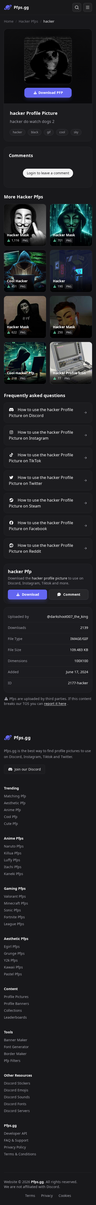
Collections (13, 1010)
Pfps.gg (37, 1181)
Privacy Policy (15, 1147)
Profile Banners (16, 1003)
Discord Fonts (15, 1103)
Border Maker (15, 1053)
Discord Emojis (16, 1090)
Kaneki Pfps (13, 873)
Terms (30, 1195)
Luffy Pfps (12, 860)
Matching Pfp (15, 796)
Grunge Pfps (14, 953)
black (34, 132)
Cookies (65, 1195)
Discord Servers (17, 1110)
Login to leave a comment (48, 173)
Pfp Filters (12, 1060)
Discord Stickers (17, 1083)
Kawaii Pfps (13, 967)
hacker (17, 132)
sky (76, 132)
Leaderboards (15, 1017)
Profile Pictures (16, 996)
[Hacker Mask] (25, 225)
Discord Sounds (17, 1097)
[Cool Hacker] (25, 271)
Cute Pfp (11, 823)
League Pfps (14, 924)
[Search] (76, 7)
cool (62, 132)
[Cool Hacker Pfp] (25, 363)
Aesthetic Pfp (15, 803)
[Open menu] (87, 7)
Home (9, 21)
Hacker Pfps (28, 21)
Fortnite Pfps (14, 917)
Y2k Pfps (11, 960)
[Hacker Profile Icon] (71, 363)
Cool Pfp (10, 816)
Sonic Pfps (12, 910)
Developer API (15, 1133)
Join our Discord (28, 769)
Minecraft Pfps (16, 903)
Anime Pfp (12, 809)
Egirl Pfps (12, 946)
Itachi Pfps (12, 866)
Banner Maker (15, 1040)
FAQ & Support (16, 1140)
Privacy (47, 1195)
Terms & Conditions (20, 1154)
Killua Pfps (12, 853)
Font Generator (16, 1046)
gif (48, 132)
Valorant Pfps (15, 896)
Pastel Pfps (13, 974)
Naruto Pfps (14, 846)
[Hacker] (71, 271)
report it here (55, 703)
